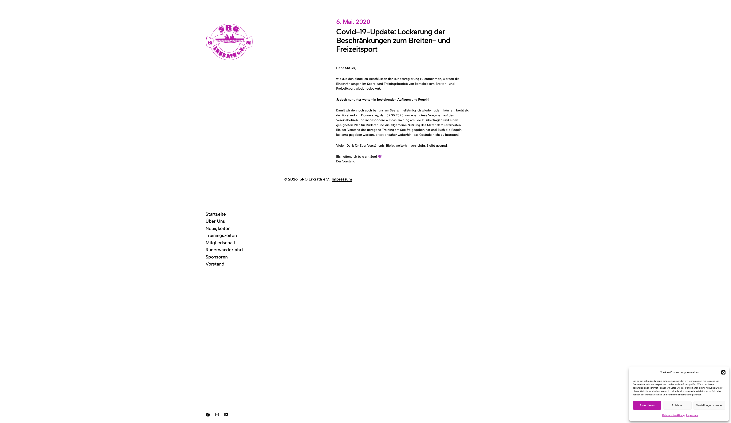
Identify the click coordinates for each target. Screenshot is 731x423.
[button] (723, 372)
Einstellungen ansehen (709, 405)
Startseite (216, 214)
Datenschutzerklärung (673, 415)
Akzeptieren (647, 405)
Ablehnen (677, 405)
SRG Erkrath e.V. (315, 179)
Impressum (692, 415)
